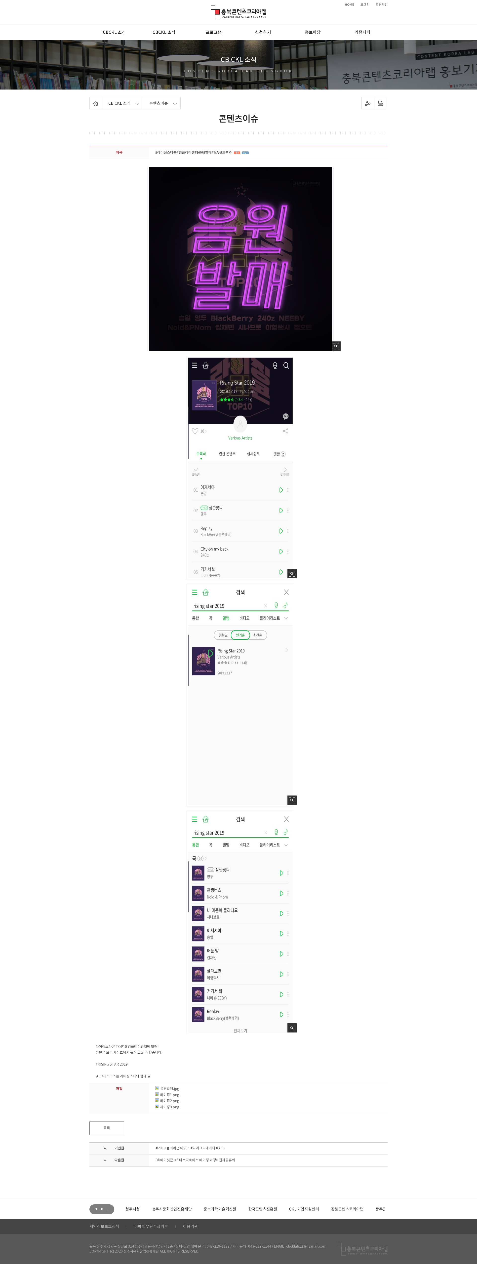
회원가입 (382, 5)
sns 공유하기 (368, 103)
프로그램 (214, 32)
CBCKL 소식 (164, 32)
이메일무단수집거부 (151, 1226)
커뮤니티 (362, 32)
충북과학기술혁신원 (193, 1209)
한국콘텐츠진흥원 (236, 1209)
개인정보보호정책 (104, 1226)
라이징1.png (169, 1095)
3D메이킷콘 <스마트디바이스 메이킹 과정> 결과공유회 (195, 1160)
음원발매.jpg (169, 1089)
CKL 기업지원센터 (277, 1209)
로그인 (364, 5)
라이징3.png (169, 1107)
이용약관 (190, 1226)
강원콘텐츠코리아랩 (320, 1209)
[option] (145, 1209)
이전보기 (96, 1208)
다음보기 (101, 1208)
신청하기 (263, 32)
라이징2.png (169, 1101)
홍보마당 (313, 32)
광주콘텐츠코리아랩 (365, 1209)
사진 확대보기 (336, 346)
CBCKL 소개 (114, 32)
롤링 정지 (107, 1208)
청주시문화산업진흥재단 (145, 1209)
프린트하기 (380, 103)
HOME (349, 5)
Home (91, 99)
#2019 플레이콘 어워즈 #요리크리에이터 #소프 (190, 1148)
